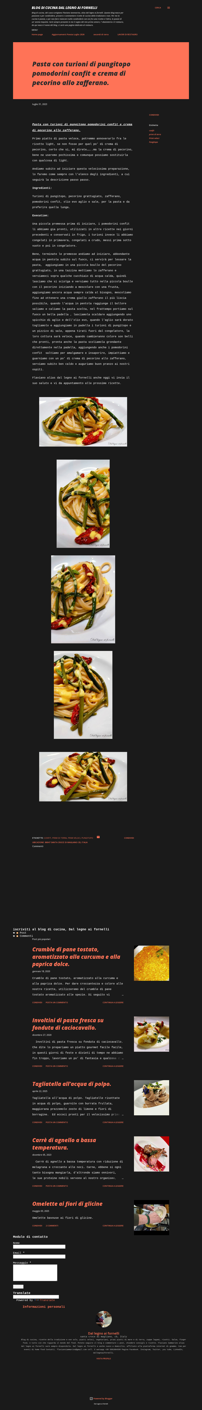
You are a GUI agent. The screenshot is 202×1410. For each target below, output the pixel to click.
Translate (47, 1300)
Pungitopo (153, 142)
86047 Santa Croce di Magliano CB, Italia (66, 842)
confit (151, 130)
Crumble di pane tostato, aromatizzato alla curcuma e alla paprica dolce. (76, 956)
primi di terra (155, 134)
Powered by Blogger (102, 1398)
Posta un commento (57, 1002)
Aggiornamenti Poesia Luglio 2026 (68, 34)
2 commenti (52, 1225)
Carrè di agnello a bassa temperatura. (64, 1143)
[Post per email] (98, 838)
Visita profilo (103, 1358)
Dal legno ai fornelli (103, 1333)
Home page (37, 34)
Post (22, 932)
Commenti (25, 936)
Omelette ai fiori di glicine (67, 1203)
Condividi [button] (154, 115)
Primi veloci (154, 138)
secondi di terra (101, 34)
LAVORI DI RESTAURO (128, 34)
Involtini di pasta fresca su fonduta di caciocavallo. (68, 1023)
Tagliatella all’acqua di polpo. (71, 1084)
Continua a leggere (113, 1002)
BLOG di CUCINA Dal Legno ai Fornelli (64, 7)
